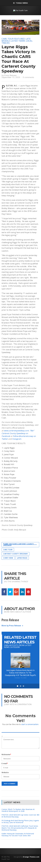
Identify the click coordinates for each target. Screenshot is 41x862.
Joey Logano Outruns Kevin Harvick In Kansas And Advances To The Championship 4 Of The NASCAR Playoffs (20, 673)
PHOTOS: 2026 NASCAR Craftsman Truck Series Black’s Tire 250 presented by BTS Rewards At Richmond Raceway (20, 828)
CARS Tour (7, 38)
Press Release (10, 75)
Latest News (18, 40)
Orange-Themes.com (31, 857)
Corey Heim (8, 558)
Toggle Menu (22, 3)
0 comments (28, 77)
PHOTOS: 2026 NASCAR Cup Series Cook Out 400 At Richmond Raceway (20, 816)
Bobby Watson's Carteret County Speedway (18, 545)
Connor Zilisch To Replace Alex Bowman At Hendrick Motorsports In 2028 (18, 810)
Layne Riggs (22, 558)
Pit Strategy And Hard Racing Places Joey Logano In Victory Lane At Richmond (20, 821)
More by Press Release (11, 625)
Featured (19, 38)
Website (5, 772)
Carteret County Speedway (15, 554)
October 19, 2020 (20, 678)
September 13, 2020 (11, 77)
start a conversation (29, 724)
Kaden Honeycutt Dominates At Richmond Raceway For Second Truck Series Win (18, 835)
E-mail (5, 763)
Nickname (6, 754)
